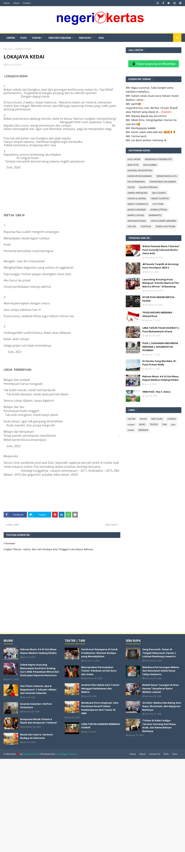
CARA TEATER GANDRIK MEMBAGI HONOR (100, 725)
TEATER (154, 424)
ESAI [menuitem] (101, 37)
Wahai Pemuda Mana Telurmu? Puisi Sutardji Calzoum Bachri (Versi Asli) (161, 250)
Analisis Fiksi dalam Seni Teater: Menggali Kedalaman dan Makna (100, 688)
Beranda (8, 48)
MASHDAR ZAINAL (137, 220)
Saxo (174, 753)
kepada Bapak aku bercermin (149, 116)
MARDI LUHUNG (136, 215)
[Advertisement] (92, 805)
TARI (164, 424)
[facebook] (163, 3)
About (16, 3)
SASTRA (131, 418)
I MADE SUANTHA (160, 198)
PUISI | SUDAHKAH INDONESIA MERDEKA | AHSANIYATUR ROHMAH (160, 347)
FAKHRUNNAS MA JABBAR (162, 181)
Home (7, 3)
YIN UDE (132, 226)
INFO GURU (157, 418)
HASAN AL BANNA (137, 198)
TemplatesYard (30, 753)
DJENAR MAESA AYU (166, 176)
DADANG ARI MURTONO (140, 170)
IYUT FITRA (158, 204)
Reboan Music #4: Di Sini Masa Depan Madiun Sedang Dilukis (160, 378)
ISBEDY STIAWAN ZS (138, 204)
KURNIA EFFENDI (158, 209)
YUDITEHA (146, 226)
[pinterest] (179, 3)
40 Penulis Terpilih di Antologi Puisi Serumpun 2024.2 (160, 265)
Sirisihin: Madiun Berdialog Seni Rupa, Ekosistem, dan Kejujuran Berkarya (161, 706)
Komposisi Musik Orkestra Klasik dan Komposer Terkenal (38, 721)
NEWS (142, 424)
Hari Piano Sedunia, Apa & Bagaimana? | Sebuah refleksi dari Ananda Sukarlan (38, 689)
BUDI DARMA (150, 164)
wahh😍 (136, 104)
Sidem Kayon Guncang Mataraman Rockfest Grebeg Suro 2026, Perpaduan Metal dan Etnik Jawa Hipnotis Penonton (39, 670)
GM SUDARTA (159, 192)
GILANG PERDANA (148, 187)
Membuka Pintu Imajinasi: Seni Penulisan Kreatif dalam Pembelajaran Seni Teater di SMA (99, 708)
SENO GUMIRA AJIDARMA (163, 220)
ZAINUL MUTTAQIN (165, 226)
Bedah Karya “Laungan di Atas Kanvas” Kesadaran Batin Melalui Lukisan (160, 688)
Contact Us (154, 753)
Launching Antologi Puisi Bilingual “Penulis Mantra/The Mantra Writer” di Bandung (160, 283)
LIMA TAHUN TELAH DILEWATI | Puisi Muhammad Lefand (160, 329)
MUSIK (143, 418)
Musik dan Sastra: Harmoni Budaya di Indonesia (36, 736)
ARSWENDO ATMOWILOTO (158, 159)
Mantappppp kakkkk (143, 128)
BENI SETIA (133, 164)
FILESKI (131, 187)
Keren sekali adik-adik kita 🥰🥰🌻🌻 (153, 132)
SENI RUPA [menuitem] (85, 37)
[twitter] (169, 3)
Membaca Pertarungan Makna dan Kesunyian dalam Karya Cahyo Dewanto (160, 671)
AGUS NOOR (134, 159)
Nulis (166, 753)
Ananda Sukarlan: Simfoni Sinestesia (36, 705)
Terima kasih (139, 136)
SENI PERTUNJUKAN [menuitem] (59, 37)
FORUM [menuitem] (36, 37)
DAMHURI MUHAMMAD (140, 176)
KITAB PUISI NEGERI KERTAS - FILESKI (159, 298)
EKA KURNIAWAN (136, 181)
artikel (131, 430)
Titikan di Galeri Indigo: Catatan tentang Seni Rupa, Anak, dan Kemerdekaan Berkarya (159, 726)
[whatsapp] (158, 3)
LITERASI (171, 418)
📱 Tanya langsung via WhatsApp (153, 63)
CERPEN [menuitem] (10, 37)
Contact (27, 3)
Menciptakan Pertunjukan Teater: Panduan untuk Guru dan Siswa (99, 671)
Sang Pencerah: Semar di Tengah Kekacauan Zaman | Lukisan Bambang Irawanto (159, 653)
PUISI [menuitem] (23, 37)
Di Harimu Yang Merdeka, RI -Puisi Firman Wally (159, 362)
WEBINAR (143, 430)
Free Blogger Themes (66, 753)
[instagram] (175, 3)
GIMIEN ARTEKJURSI (137, 192)
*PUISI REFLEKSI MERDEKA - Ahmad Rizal (157, 314)
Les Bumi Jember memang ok (148, 140)
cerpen (131, 424)
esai (173, 424)
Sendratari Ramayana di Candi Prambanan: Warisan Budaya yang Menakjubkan (99, 653)
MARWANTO (155, 215)
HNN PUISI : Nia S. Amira (156, 391)
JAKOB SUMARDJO (137, 209)
